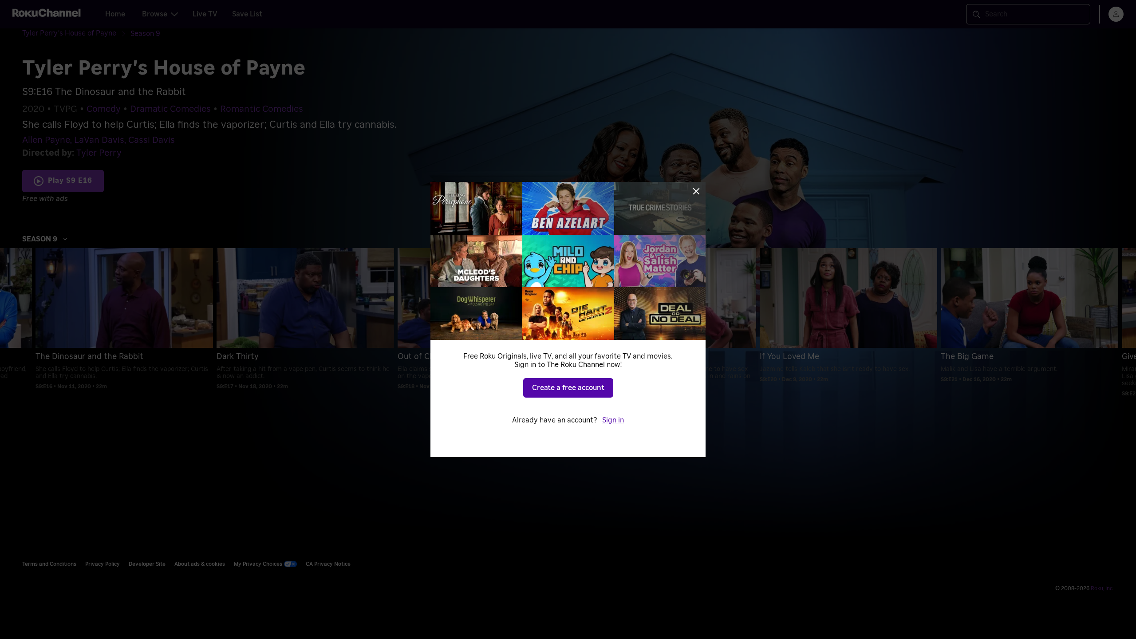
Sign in (613, 420)
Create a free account (568, 387)
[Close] (696, 191)
